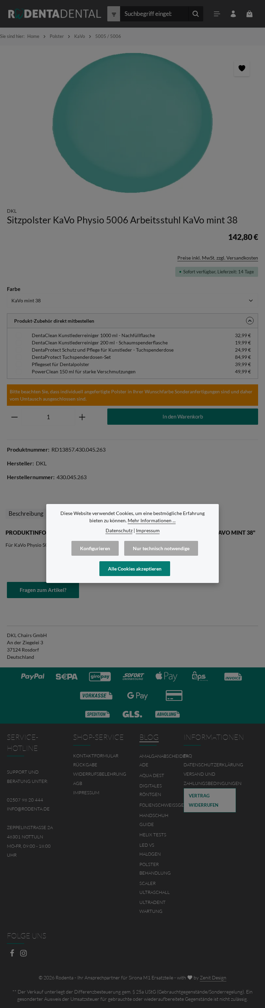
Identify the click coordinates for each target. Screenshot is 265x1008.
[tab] (26, 514)
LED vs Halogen (150, 849)
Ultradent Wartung (152, 906)
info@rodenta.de (28, 809)
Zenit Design (213, 977)
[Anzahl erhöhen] (82, 417)
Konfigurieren (95, 548)
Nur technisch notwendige (161, 548)
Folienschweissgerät (165, 805)
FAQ (188, 755)
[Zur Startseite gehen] (54, 14)
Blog (149, 737)
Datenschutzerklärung (213, 764)
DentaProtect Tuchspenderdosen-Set (71, 357)
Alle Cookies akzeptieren (134, 569)
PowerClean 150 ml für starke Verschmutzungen (84, 371)
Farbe (13, 288)
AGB (77, 783)
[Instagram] (23, 955)
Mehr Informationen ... (152, 520)
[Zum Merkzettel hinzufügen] (241, 68)
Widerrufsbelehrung (99, 774)
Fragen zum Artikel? (43, 590)
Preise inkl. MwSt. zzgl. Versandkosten (217, 258)
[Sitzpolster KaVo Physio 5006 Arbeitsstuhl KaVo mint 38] (132, 122)
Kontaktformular (95, 755)
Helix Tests (152, 834)
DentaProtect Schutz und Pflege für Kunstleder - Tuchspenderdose (103, 350)
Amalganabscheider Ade (163, 760)
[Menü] (216, 14)
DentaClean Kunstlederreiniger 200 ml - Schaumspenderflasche (100, 342)
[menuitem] (99, 755)
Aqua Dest (151, 775)
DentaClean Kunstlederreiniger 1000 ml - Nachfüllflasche (93, 335)
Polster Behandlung (155, 868)
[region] (132, 122)
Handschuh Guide (153, 820)
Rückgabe (85, 764)
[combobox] (154, 13)
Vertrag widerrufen (203, 800)
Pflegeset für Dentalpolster (60, 364)
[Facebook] (12, 955)
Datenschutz (119, 530)
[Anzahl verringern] (14, 417)
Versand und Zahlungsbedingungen (213, 778)
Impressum (86, 792)
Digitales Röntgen (150, 790)
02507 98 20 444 (25, 800)
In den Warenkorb (183, 416)
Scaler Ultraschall (154, 887)
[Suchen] (195, 13)
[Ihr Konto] (233, 14)
